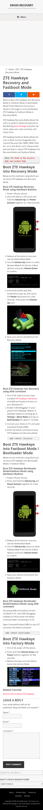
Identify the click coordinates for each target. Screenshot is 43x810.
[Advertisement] (21, 42)
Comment (8, 731)
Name (6, 712)
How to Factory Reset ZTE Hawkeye (18, 694)
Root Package (20, 126)
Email (6, 721)
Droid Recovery (21, 5)
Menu (23, 17)
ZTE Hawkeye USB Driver (26, 398)
